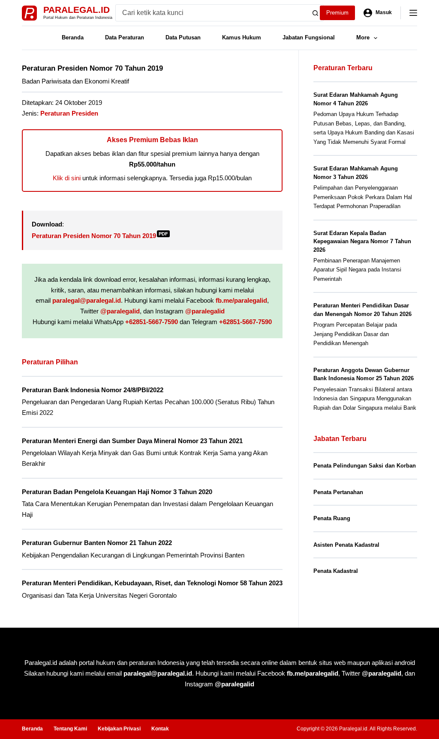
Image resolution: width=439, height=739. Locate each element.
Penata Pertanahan (338, 492)
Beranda (73, 37)
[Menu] (413, 13)
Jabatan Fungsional (309, 37)
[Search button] (315, 13)
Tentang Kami (70, 729)
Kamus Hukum (241, 37)
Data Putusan (183, 37)
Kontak (160, 729)
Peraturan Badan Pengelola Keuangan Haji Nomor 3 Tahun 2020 (117, 491)
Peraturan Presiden (69, 113)
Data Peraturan (124, 37)
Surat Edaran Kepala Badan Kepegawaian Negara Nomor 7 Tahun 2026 (362, 241)
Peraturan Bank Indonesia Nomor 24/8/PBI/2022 (92, 389)
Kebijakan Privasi (119, 729)
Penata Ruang (331, 518)
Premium (337, 12)
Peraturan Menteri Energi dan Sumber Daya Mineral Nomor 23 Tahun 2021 (132, 440)
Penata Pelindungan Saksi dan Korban (364, 465)
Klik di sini (67, 178)
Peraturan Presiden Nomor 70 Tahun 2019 (100, 235)
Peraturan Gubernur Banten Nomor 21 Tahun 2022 (97, 542)
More (363, 37)
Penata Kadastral (335, 571)
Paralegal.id (76, 10)
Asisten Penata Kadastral (346, 545)
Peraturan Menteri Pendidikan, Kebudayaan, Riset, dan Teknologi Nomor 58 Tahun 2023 (152, 583)
